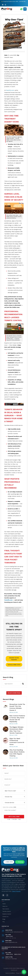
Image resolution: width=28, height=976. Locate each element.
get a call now (14, 816)
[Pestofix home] (6, 9)
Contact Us (5, 916)
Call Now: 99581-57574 (14, 664)
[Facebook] (5, 5)
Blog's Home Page (14, 693)
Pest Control (5, 909)
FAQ (3, 921)
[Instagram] (3, 5)
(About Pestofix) (16, 891)
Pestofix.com (10, 90)
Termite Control (6, 911)
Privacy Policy (19, 973)
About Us (4, 906)
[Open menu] (25, 9)
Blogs (3, 919)
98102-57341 (9, 936)
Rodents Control (6, 914)
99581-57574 (9, 862)
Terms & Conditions (10, 973)
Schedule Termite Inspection (14, 658)
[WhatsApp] (21, 9)
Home (4, 903)
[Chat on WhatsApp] (24, 972)
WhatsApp (20, 862)
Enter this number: (9, 807)
